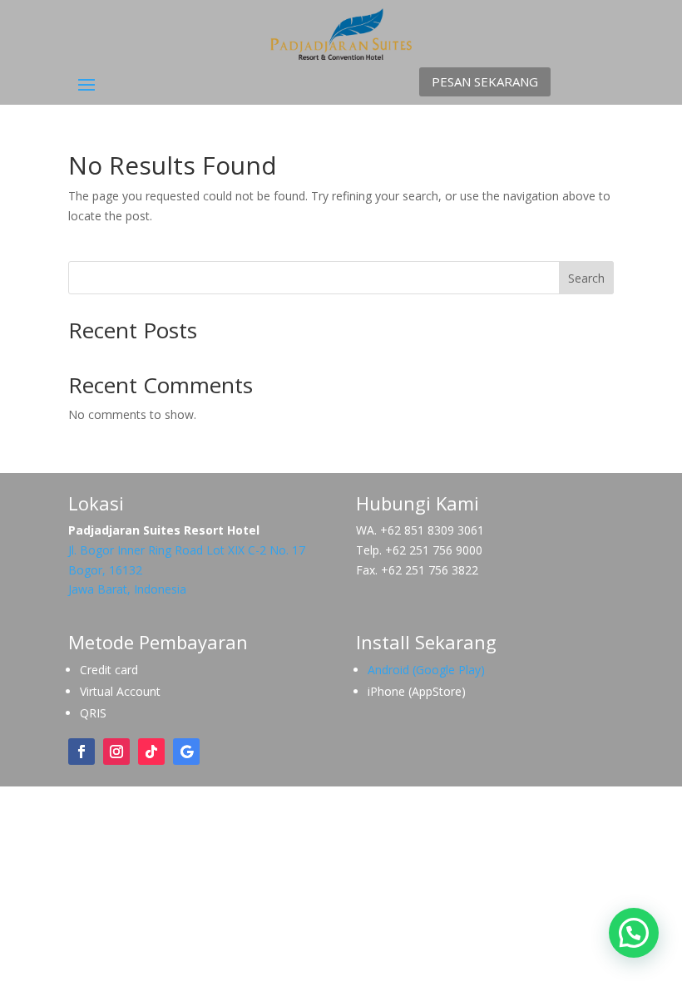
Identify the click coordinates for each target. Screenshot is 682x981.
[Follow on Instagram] (116, 751)
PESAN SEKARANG (485, 81)
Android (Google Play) (426, 670)
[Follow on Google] (186, 751)
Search (586, 278)
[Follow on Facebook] (81, 751)
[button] (634, 933)
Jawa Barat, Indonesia (127, 589)
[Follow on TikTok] (151, 751)
